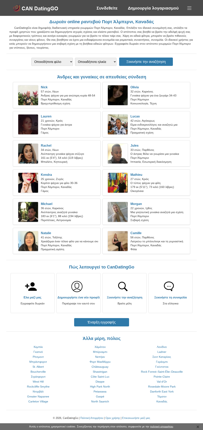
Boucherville (38, 371)
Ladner (161, 351)
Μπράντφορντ (38, 361)
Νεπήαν (100, 356)
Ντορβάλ (38, 391)
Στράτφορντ (38, 376)
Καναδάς (161, 401)
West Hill (38, 381)
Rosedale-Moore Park (162, 386)
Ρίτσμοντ (38, 356)
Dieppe (100, 381)
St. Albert (38, 366)
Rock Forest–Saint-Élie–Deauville (162, 371)
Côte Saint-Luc (100, 376)
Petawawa (100, 391)
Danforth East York (162, 391)
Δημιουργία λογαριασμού (153, 8)
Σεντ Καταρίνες (161, 356)
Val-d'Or (162, 381)
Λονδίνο (162, 346)
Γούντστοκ (162, 366)
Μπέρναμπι (100, 351)
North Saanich (100, 401)
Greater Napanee (38, 396)
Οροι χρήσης (112, 418)
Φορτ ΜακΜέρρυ (100, 361)
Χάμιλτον (100, 346)
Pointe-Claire (162, 376)
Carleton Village (38, 401)
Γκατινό (38, 351)
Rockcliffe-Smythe (38, 386)
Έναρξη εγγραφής (101, 322)
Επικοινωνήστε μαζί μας (136, 418)
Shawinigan (100, 371)
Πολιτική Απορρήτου (91, 418)
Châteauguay (100, 366)
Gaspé (100, 396)
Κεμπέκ (38, 346)
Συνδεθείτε (107, 8)
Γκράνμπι (162, 361)
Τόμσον (162, 396)
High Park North (100, 386)
